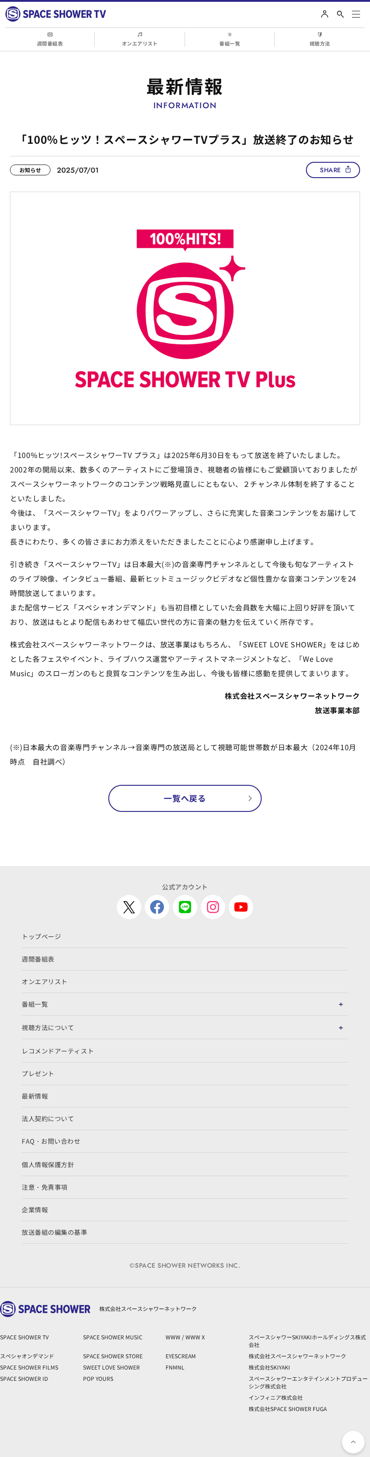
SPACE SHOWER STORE (113, 1356)
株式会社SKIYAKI (269, 1367)
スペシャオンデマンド (27, 1356)
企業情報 (35, 1209)
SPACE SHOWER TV (24, 1337)
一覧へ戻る (185, 798)
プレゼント (38, 1073)
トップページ (41, 936)
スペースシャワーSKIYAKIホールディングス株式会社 (307, 1340)
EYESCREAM (181, 1356)
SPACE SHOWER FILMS (29, 1367)
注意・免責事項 (45, 1186)
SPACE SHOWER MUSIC (113, 1337)
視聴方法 (320, 43)
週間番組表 (50, 43)
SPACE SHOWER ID (24, 1378)
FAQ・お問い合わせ (51, 1140)
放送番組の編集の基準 (55, 1232)
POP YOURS (98, 1378)
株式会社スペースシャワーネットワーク (297, 1356)
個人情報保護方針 (48, 1164)
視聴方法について (48, 1027)
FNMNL (175, 1367)
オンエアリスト (140, 43)
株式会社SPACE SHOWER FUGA (288, 1408)
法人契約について (48, 1118)
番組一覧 (229, 43)
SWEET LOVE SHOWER (111, 1367)
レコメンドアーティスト (58, 1050)
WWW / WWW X (185, 1337)
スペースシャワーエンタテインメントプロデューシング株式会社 (308, 1382)
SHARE (330, 169)
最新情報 (35, 1095)
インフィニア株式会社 (276, 1397)
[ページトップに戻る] (353, 1442)
